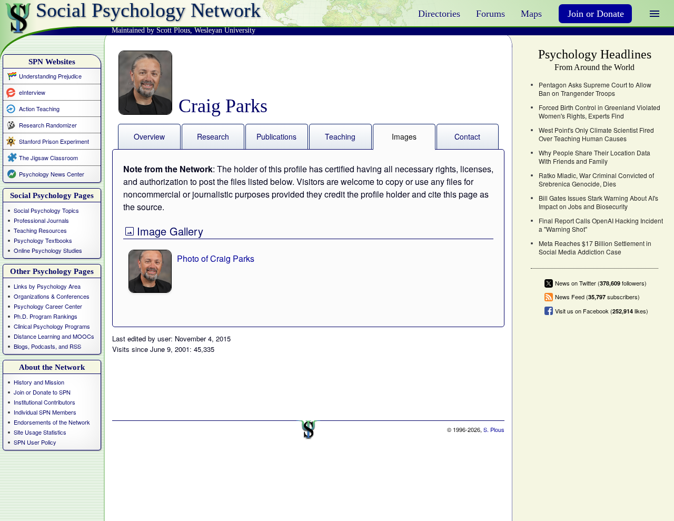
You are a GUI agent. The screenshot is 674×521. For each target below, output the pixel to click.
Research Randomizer (48, 125)
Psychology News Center (51, 174)
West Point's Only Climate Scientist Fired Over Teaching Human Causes (596, 134)
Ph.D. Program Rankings (45, 316)
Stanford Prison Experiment (54, 141)
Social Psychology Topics (46, 210)
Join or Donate (596, 13)
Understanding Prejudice (50, 76)
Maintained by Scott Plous (151, 30)
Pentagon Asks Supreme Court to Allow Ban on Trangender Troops (595, 89)
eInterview (32, 92)
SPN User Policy (35, 442)
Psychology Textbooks (43, 240)
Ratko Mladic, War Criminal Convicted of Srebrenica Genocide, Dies (596, 179)
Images (404, 136)
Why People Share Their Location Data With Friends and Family (594, 157)
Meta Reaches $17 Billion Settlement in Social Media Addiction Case (595, 247)
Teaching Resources (40, 230)
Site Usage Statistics (40, 432)
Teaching (340, 136)
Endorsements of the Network (52, 422)
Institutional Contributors (44, 402)
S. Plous (493, 429)
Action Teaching (39, 108)
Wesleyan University (224, 30)
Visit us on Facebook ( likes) (601, 311)
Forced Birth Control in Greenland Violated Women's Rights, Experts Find (599, 111)
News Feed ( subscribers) (597, 297)
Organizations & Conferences (52, 296)
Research (213, 136)
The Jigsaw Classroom (48, 157)
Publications (276, 136)
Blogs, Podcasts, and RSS (47, 346)
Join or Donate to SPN (42, 392)
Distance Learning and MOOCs (54, 336)
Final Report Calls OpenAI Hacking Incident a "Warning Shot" (601, 225)
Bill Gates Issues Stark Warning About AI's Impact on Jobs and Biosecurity (598, 202)
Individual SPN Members (45, 412)
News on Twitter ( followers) (601, 283)
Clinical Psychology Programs (52, 326)
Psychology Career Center (48, 306)
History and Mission (39, 382)
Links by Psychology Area (47, 286)
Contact (467, 136)
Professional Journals (41, 220)
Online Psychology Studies (48, 250)
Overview (149, 136)
